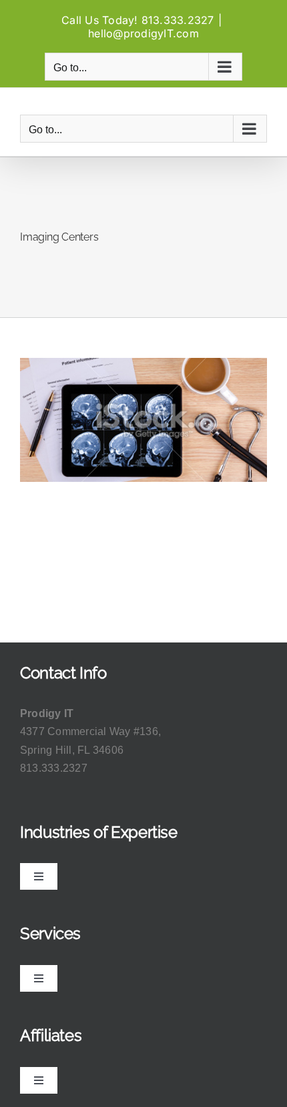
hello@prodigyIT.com (143, 33)
